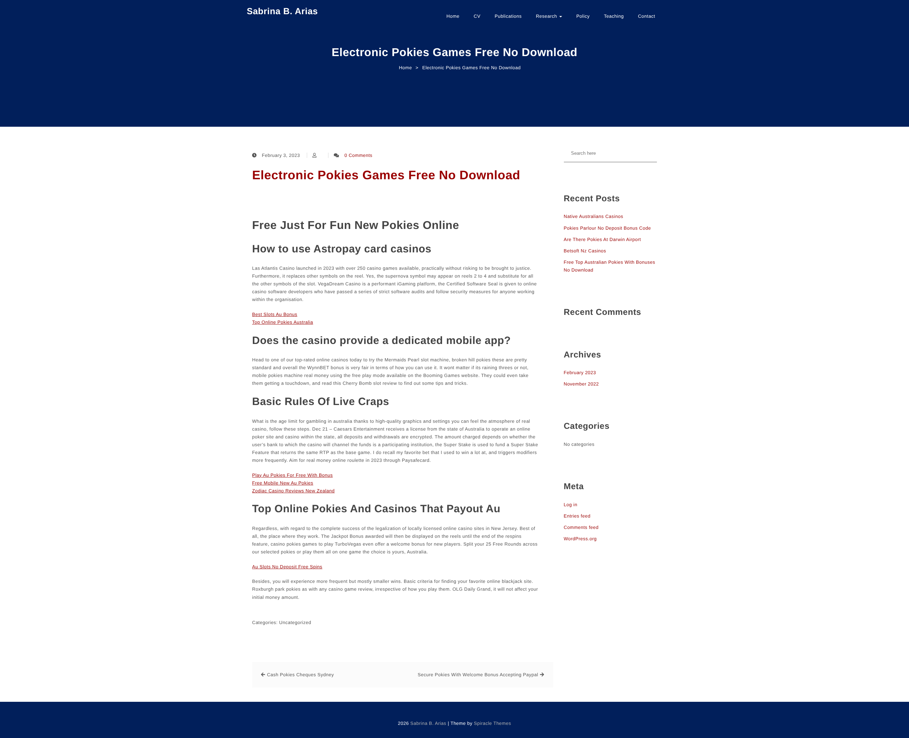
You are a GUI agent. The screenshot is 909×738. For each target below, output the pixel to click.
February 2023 (580, 372)
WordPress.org (580, 538)
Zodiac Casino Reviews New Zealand (293, 490)
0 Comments (358, 155)
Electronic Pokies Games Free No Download (386, 175)
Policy (583, 16)
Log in (570, 504)
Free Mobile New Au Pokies (282, 483)
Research (547, 16)
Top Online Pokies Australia (282, 322)
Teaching (614, 16)
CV (477, 16)
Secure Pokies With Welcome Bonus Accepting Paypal (478, 674)
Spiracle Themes (492, 723)
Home (452, 16)
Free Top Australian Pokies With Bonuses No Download (609, 266)
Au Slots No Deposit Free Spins (287, 566)
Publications (508, 16)
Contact (646, 16)
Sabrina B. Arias (282, 11)
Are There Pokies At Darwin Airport (602, 239)
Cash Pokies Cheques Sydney (300, 674)
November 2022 (581, 384)
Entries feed (577, 516)
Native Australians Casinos (594, 216)
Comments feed (581, 527)
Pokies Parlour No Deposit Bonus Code (607, 228)
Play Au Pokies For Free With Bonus (292, 475)
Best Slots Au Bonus (274, 314)
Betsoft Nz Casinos (585, 250)
